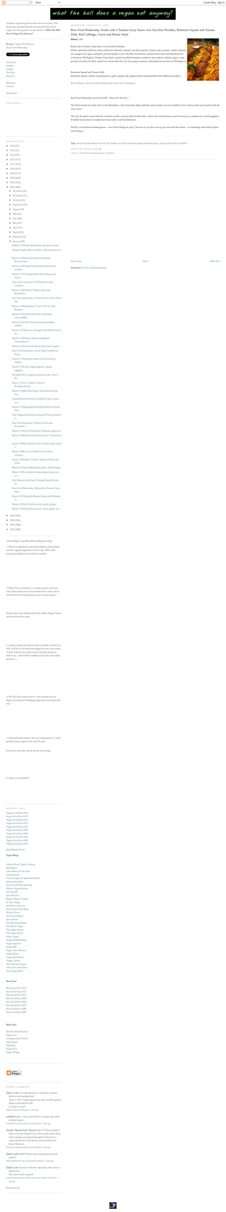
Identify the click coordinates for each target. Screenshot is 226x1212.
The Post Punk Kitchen (17, 1031)
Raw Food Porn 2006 (16, 1008)
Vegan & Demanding (16, 940)
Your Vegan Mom (14, 971)
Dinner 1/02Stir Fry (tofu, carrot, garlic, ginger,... (35, 504)
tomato (113, 143)
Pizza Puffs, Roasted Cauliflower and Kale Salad (23, 1123)
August (16, 209)
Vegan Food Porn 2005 (17, 843)
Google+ (10, 65)
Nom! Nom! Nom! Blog (17, 909)
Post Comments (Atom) (95, 267)
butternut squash (135, 143)
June (15, 218)
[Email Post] (102, 149)
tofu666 (183, 143)
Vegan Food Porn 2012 (17, 819)
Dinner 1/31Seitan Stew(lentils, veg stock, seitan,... (36, 245)
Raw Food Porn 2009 (16, 998)
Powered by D (12, 1187)
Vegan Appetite (13, 943)
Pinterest (10, 76)
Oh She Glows (13, 912)
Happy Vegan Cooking (17, 898)
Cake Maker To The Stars (18, 871)
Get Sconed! (12, 892)
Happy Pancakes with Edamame (17, 1110)
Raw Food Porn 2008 (16, 1001)
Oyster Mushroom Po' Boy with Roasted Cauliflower (25, 1161)
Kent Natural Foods (15, 849)
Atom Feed (11, 93)
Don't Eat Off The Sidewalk (19, 885)
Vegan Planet (12, 953)
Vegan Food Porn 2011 (17, 823)
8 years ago (34, 1110)
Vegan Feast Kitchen (16, 950)
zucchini (122, 143)
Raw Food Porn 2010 (16, 995)
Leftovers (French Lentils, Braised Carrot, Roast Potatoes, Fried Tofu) (31, 1178)
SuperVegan (12, 1042)
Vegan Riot (11, 1048)
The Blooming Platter (16, 923)
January (17, 241)
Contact (10, 86)
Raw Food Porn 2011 (16, 991)
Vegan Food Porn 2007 (17, 837)
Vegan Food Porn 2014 (17, 813)
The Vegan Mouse (14, 929)
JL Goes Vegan (13, 902)
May (15, 223)
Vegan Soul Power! (15, 957)
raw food (101, 143)
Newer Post (76, 261)
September (18, 204)
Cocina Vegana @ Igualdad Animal (23, 878)
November (18, 195)
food (169, 143)
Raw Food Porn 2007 (16, 1005)
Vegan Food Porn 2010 (17, 826)
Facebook (11, 62)
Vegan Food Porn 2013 (17, 816)
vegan (163, 143)
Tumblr (9, 69)
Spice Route (12, 919)
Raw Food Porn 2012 (16, 988)
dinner (175, 143)
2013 (12, 155)
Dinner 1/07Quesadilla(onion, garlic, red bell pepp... (37, 467)
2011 (12, 164)
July (15, 213)
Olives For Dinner (14, 916)
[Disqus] (145, 210)
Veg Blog (10, 1045)
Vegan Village (13, 1052)
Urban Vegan (12, 936)
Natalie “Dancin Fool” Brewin (21, 1130)
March (16, 232)
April (15, 227)
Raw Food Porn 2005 (16, 1012)
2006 (12, 187)
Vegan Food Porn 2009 (17, 830)
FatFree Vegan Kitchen (17, 888)
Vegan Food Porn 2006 (17, 840)
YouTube (10, 72)
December (18, 191)
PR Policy (11, 83)
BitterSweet (11, 868)
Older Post (215, 261)
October (17, 200)
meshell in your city (15, 905)
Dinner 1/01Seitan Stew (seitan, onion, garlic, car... (36, 508)
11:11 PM (97, 149)
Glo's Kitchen (12, 895)
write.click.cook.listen (16, 967)
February (17, 236)
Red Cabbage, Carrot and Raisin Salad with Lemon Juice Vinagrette (103, 83)
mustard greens (151, 143)
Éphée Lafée (12, 1093)
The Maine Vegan (14, 926)
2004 (12, 520)
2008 (12, 178)
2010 (12, 168)
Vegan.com (11, 1035)
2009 (12, 173)
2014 (12, 150)
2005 (12, 515)
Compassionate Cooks (17, 1038)
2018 (12, 145)
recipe (110, 153)
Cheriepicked (12, 874)
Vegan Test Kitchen (24, 44)
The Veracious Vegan (16, 964)
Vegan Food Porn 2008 (17, 833)
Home (145, 261)
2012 (12, 159)
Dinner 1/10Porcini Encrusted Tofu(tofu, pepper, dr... (37, 430)
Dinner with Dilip (14, 881)
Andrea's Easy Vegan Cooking (20, 864)
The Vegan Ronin (14, 933)
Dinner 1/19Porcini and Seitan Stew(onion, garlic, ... (37, 346)
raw (107, 143)
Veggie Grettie (13, 960)
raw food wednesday (86, 143)
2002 (12, 529)
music (42, 750)
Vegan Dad (11, 946)
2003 (12, 524)
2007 (12, 182)
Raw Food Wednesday (92, 153)
